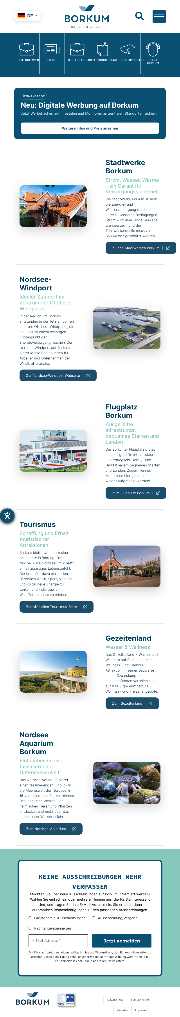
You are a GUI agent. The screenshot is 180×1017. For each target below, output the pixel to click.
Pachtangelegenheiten (52, 928)
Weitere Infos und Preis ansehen (90, 128)
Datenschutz (115, 999)
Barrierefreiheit (140, 999)
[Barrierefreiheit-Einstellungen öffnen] (7, 515)
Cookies (122, 1010)
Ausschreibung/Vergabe (117, 918)
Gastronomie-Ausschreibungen (59, 918)
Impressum (142, 1010)
